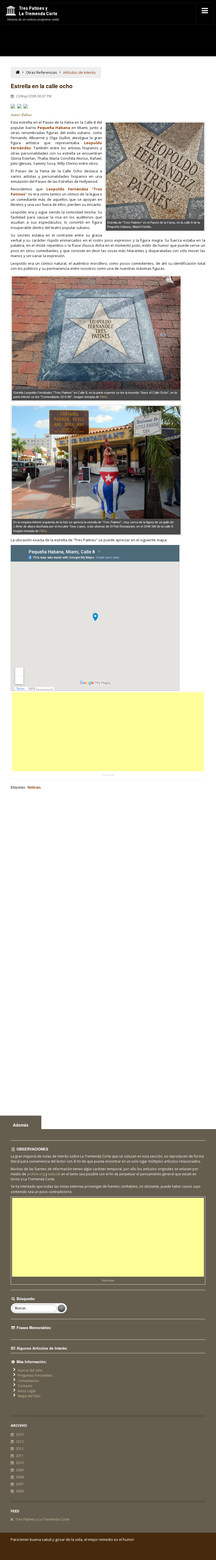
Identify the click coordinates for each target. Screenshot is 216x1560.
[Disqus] (108, 867)
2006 (20, 1491)
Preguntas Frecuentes (35, 1375)
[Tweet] (19, 105)
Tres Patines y (38, 11)
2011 (20, 1455)
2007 (20, 1484)
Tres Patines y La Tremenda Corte (42, 1519)
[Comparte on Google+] (25, 105)
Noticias (34, 787)
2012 (20, 1448)
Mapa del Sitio (29, 1396)
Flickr (103, 397)
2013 (20, 1441)
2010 (20, 1462)
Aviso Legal (26, 1390)
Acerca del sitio (30, 1370)
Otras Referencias (41, 72)
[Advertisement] (108, 731)
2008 (20, 1477)
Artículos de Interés (79, 72)
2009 (20, 1470)
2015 (20, 1434)
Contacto (25, 1385)
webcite (54, 1174)
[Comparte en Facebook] (13, 105)
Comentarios (28, 1380)
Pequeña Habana (53, 127)
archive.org (36, 1174)
